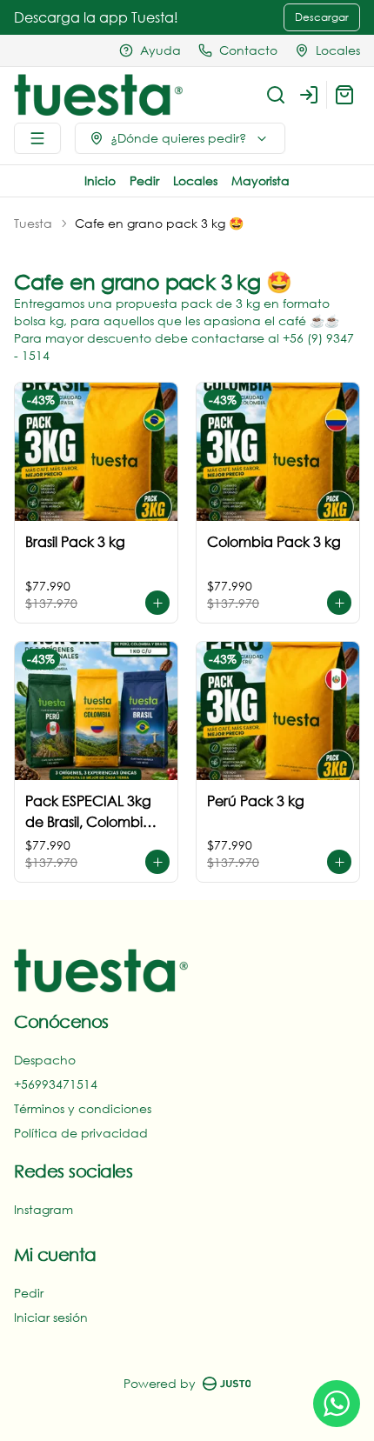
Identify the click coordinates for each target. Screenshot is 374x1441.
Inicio (100, 180)
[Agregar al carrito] (157, 602)
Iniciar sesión (51, 1317)
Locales (195, 180)
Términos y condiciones (82, 1108)
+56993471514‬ (55, 1084)
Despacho (45, 1059)
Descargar (322, 17)
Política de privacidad (81, 1132)
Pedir (144, 180)
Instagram (43, 1209)
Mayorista (260, 180)
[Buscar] (275, 94)
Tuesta (33, 223)
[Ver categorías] (37, 138)
